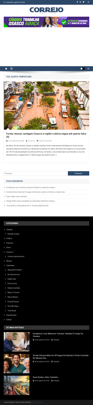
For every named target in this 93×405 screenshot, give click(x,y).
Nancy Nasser (13, 297)
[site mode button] (82, 68)
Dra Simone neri (14, 274)
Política (9, 238)
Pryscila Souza (13, 302)
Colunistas (10, 265)
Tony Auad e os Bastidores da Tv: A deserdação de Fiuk (27, 206)
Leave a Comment (45, 141)
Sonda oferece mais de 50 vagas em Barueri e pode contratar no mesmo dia (35, 192)
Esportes (9, 243)
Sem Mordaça (13, 306)
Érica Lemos (12, 283)
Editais (9, 320)
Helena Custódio (14, 288)
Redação (31, 141)
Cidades (9, 230)
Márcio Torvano (13, 292)
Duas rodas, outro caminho (16, 196)
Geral (8, 247)
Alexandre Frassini (15, 270)
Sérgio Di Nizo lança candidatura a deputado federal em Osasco (30, 201)
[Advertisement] (46, 48)
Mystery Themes (36, 402)
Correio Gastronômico (16, 256)
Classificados (11, 315)
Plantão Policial (13, 234)
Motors (9, 261)
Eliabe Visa (12, 279)
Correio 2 (9, 252)
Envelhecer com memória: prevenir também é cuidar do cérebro (30, 187)
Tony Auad (12, 311)
